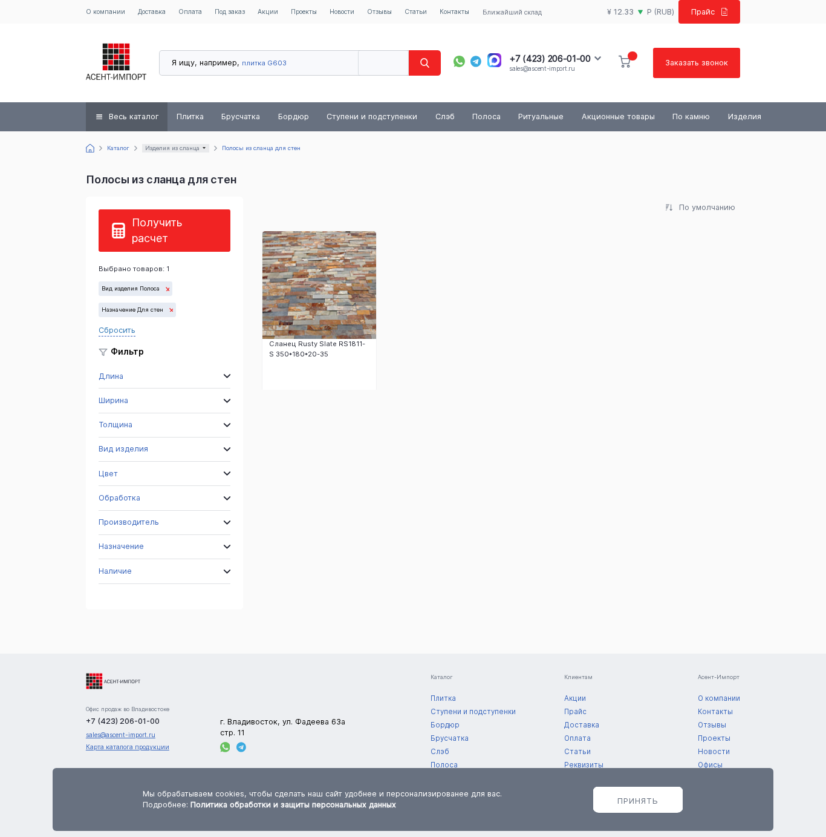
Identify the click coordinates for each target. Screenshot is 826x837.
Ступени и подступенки (372, 116)
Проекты (304, 12)
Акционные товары (618, 116)
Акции (268, 12)
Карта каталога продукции (127, 747)
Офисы (710, 765)
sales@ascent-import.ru (541, 69)
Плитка (190, 116)
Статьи (416, 12)
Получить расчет (157, 230)
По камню (691, 116)
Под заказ (230, 12)
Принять (638, 801)
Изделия (744, 116)
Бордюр (293, 116)
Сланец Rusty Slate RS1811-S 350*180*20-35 (317, 349)
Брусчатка (240, 116)
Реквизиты (583, 765)
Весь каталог (134, 116)
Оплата (190, 12)
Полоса (486, 116)
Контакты (454, 12)
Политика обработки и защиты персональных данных (293, 804)
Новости (342, 12)
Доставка (152, 12)
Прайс (703, 11)
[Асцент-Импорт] (116, 63)
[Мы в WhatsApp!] (459, 61)
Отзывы (379, 12)
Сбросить (117, 330)
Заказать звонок (696, 62)
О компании (105, 12)
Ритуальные (541, 116)
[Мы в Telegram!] (476, 61)
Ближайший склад (512, 12)
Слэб (445, 116)
